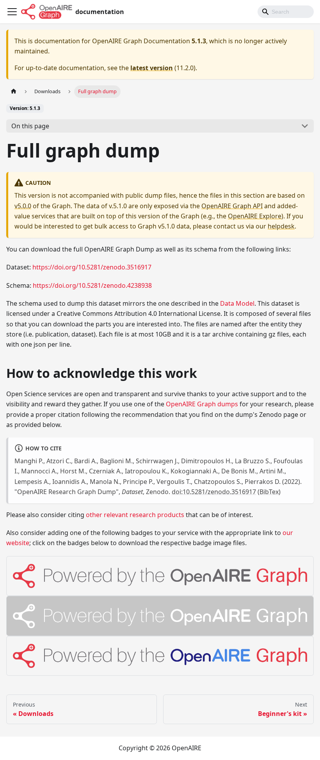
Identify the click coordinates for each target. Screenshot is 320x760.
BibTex (269, 491)
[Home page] (13, 91)
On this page (30, 126)
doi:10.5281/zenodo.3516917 (214, 491)
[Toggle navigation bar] (12, 12)
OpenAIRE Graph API (232, 206)
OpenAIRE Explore (254, 216)
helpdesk (281, 226)
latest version (151, 68)
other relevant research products (135, 514)
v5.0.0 (22, 206)
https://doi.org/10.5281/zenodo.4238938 (92, 285)
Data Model (237, 303)
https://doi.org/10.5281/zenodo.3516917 (91, 267)
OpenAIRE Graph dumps (202, 404)
